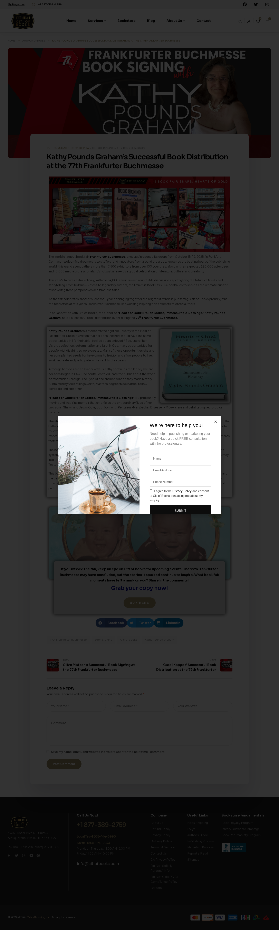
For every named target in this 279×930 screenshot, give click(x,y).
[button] (215, 421)
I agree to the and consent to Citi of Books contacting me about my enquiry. (179, 495)
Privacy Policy (182, 491)
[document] (139, 465)
